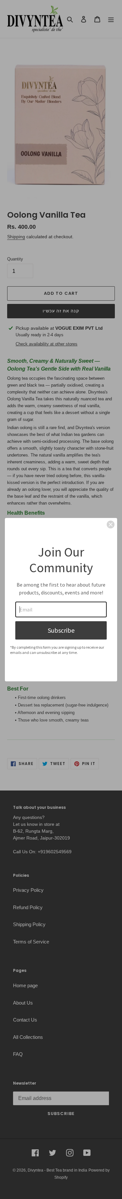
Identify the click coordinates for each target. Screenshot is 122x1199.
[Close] (111, 524)
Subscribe (61, 630)
